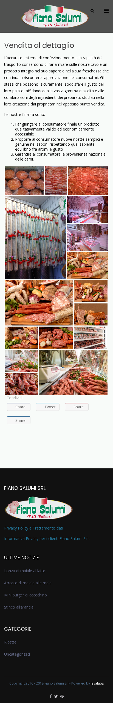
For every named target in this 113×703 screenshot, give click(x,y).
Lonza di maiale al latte (24, 570)
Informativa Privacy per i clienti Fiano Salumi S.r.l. (47, 538)
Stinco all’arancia (18, 607)
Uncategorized (17, 654)
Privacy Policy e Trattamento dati (33, 528)
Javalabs (97, 683)
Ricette (10, 642)
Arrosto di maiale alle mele (28, 582)
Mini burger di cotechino (25, 595)
